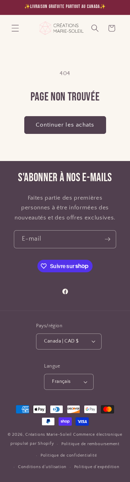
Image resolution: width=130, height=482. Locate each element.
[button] (15, 28)
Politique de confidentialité (69, 455)
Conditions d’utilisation (42, 467)
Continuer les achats (65, 125)
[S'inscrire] (107, 239)
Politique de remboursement (90, 444)
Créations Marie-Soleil (48, 434)
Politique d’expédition (97, 467)
